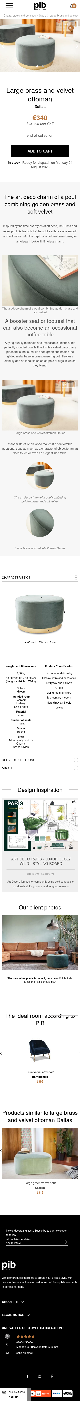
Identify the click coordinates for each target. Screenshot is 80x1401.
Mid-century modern (59, 697)
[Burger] (9, 6)
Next (77, 46)
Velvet (59, 707)
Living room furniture (59, 692)
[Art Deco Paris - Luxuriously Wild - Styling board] (40, 845)
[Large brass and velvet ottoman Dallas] (40, 523)
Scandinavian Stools (59, 702)
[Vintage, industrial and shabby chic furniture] (40, 5)
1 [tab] (37, 66)
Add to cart (40, 151)
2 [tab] (43, 66)
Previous (2, 46)
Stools (42, 15)
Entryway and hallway (59, 683)
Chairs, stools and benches (20, 15)
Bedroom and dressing (59, 673)
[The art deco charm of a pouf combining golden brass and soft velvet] (40, 476)
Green (59, 688)
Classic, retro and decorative (59, 678)
